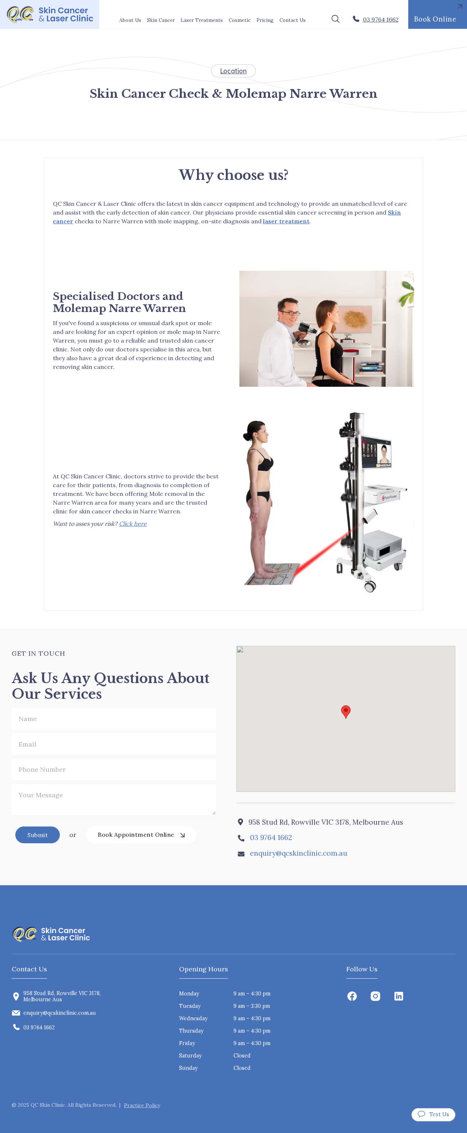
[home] (49, 14)
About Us (130, 20)
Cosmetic (240, 20)
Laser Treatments (202, 20)
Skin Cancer (161, 20)
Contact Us (292, 20)
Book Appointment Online (136, 834)
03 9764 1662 (271, 837)
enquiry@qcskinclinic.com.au (298, 853)
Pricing (265, 20)
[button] (161, 20)
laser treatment (286, 221)
